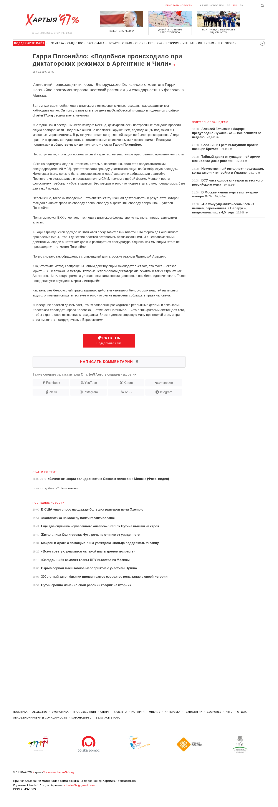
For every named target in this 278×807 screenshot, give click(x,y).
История (172, 43)
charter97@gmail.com (79, 785)
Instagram (91, 392)
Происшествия (120, 43)
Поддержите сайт (109, 340)
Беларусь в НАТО (108, 717)
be (228, 5)
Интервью (206, 43)
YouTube (90, 382)
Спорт (140, 43)
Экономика (95, 43)
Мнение (188, 43)
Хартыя (52, 20)
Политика (56, 43)
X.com (128, 382)
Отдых (242, 711)
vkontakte (166, 382)
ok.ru (53, 392)
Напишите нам (69, 488)
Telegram (165, 392)
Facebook (53, 382)
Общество (75, 43)
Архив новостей (212, 5)
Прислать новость (178, 5)
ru (235, 5)
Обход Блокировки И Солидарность (40, 717)
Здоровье (214, 711)
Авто (229, 711)
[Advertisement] (99, 434)
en (241, 5)
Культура (155, 43)
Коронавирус (81, 717)
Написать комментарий (109, 362)
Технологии (227, 43)
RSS (128, 392)
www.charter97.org (61, 772)
